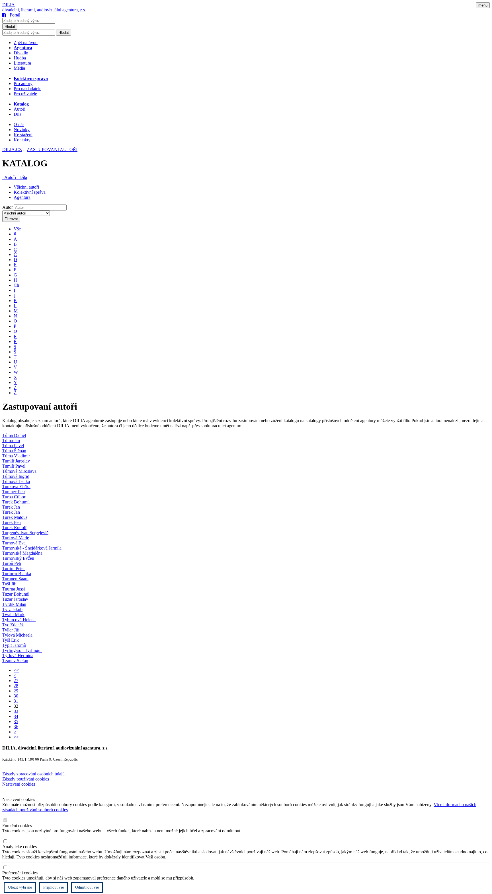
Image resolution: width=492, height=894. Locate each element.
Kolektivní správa (30, 192)
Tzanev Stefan (15, 660)
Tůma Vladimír (16, 455)
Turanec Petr (13, 491)
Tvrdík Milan (14, 604)
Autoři (19, 109)
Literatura (22, 63)
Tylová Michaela (17, 635)
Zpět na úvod (26, 42)
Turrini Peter (13, 568)
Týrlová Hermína (17, 655)
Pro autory (23, 83)
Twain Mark (13, 614)
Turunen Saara (15, 578)
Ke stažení (23, 134)
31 (16, 701)
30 (16, 695)
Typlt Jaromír (14, 645)
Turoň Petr (11, 563)
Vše (17, 228)
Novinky (22, 129)
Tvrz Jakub (12, 609)
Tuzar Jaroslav (15, 599)
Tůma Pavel (13, 445)
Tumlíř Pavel (13, 466)
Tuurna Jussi (13, 589)
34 (16, 716)
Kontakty (22, 139)
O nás (19, 124)
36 (16, 726)
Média (19, 68)
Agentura (22, 197)
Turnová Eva (14, 542)
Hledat (10, 26)
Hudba (20, 57)
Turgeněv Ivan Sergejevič (25, 532)
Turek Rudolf (14, 527)
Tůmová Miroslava (19, 471)
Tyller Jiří (10, 629)
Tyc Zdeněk (13, 624)
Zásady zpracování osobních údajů (33, 773)
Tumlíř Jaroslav (16, 461)
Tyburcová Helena (19, 619)
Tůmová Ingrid (15, 476)
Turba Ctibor (13, 496)
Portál (13, 15)
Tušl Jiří (9, 583)
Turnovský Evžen (18, 558)
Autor (7, 207)
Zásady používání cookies (25, 779)
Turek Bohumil (16, 501)
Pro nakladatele (27, 88)
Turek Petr (11, 522)
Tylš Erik (10, 640)
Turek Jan (11, 507)
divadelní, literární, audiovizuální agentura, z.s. (44, 9)
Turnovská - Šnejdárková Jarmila (32, 548)
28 (16, 685)
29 (16, 690)
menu (482, 5)
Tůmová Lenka (16, 481)
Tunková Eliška (16, 486)
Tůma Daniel (14, 435)
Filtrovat (11, 219)
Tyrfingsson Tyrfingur (22, 650)
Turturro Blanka (16, 573)
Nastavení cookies (18, 784)
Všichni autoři (26, 187)
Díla (17, 114)
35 (16, 721)
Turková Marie (15, 537)
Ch (16, 285)
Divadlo (21, 52)
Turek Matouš (14, 517)
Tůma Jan (11, 440)
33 (16, 711)
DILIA (8, 4)
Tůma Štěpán (14, 450)
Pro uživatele (25, 93)
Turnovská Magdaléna (22, 553)
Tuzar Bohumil (15, 594)
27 (16, 680)
